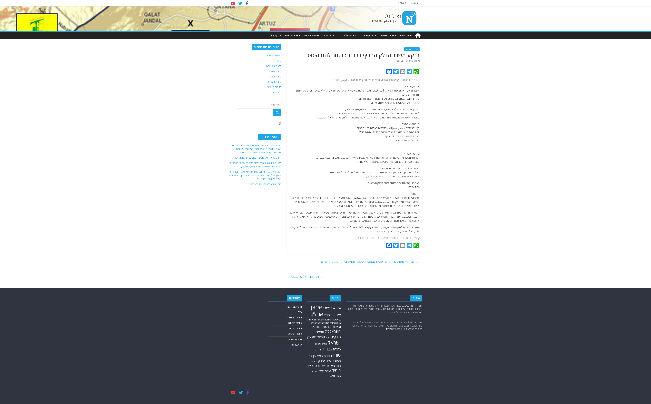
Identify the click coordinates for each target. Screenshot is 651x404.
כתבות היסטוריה (331, 35)
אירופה (336, 314)
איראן (316, 307)
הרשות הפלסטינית (330, 327)
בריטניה (336, 319)
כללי (279, 60)
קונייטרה (325, 366)
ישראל (334, 342)
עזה (328, 360)
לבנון (328, 349)
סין (315, 355)
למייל (388, 329)
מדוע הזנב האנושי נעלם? (304, 277)
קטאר (310, 365)
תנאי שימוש (406, 35)
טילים (328, 337)
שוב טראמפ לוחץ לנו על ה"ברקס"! (265, 184)
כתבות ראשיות (388, 35)
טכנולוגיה (318, 337)
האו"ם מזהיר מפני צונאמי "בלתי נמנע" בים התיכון (258, 157)
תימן (332, 375)
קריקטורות (275, 35)
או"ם (338, 308)
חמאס (320, 332)
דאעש (321, 319)
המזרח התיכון (329, 323)
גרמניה (327, 319)
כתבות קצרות (370, 35)
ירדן (309, 337)
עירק (321, 360)
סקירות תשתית (311, 35)
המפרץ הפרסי (316, 323)
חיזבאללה (333, 331)
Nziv (398, 60)
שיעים (321, 371)
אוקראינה (328, 308)
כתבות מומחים (292, 35)
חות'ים (315, 327)
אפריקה (327, 315)
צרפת (332, 365)
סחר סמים (326, 356)
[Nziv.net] (418, 35)
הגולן (338, 323)
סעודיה (336, 361)
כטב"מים (318, 343)
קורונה (317, 365)
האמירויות (313, 319)
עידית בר (407, 238)
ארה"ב (316, 314)
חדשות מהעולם (351, 35)
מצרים (319, 349)
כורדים (324, 343)
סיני (310, 356)
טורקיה (336, 337)
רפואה (328, 371)
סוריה (336, 355)
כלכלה (337, 349)
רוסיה (336, 370)
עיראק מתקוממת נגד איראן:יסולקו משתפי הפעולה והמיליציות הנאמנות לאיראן (371, 261)
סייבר (319, 356)
